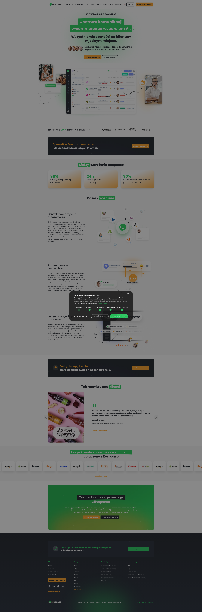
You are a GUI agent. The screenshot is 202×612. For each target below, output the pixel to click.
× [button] (130, 293)
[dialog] (101, 306)
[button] (80, 316)
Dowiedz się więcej (103, 303)
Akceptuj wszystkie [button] (119, 316)
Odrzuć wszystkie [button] (99, 316)
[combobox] (128, 293)
